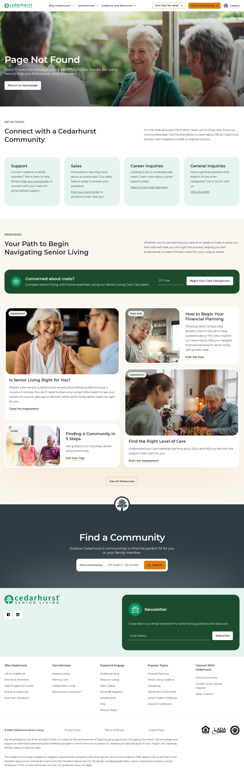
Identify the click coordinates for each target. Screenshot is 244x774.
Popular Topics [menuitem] (158, 665)
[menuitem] (61, 5)
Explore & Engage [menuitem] (112, 665)
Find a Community (91, 565)
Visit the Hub (194, 357)
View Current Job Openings (149, 187)
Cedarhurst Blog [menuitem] (109, 673)
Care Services (86, 5)
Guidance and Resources (117, 5)
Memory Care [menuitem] (60, 679)
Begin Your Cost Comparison (210, 280)
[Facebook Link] (8, 615)
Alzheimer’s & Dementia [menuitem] (162, 691)
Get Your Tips (75, 458)
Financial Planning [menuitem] (158, 673)
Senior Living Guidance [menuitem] (161, 679)
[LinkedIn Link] (18, 615)
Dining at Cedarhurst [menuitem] (16, 691)
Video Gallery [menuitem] (107, 685)
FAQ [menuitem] (102, 703)
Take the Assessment (24, 408)
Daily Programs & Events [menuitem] (18, 685)
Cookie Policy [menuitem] (156, 730)
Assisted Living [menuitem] (61, 673)
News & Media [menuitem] (108, 710)
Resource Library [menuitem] (110, 679)
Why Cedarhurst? (60, 5)
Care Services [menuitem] (61, 665)
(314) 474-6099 (199, 192)
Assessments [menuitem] (108, 697)
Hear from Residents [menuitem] (16, 697)
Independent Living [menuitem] (63, 685)
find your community (35, 181)
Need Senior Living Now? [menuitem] (67, 691)
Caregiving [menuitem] (154, 685)
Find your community (85, 192)
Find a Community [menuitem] (206, 677)
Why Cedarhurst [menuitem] (15, 665)
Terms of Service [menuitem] (114, 730)
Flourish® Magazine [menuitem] (111, 691)
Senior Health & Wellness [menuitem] (162, 697)
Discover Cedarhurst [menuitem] (159, 703)
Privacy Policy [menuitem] (73, 730)
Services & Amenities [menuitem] (16, 679)
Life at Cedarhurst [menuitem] (14, 673)
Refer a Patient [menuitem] (204, 693)
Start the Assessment (144, 460)
